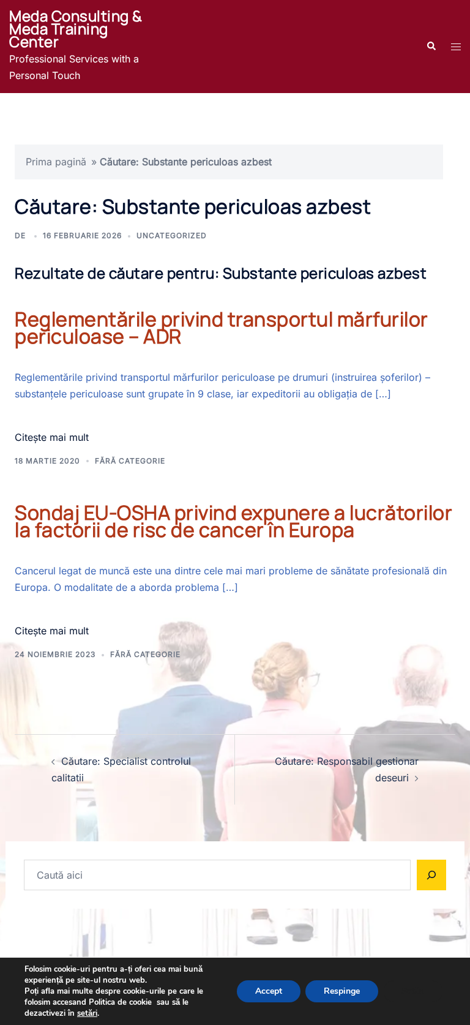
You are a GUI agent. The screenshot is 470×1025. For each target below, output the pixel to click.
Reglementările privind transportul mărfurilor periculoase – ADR (221, 328)
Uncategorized (171, 235)
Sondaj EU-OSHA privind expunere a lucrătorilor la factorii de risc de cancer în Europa (233, 521)
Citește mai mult (52, 437)
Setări (413, 991)
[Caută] (431, 875)
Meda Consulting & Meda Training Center (76, 28)
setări (87, 1013)
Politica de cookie (120, 1002)
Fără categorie (130, 460)
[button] (431, 46)
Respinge (342, 991)
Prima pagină (56, 162)
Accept (268, 991)
